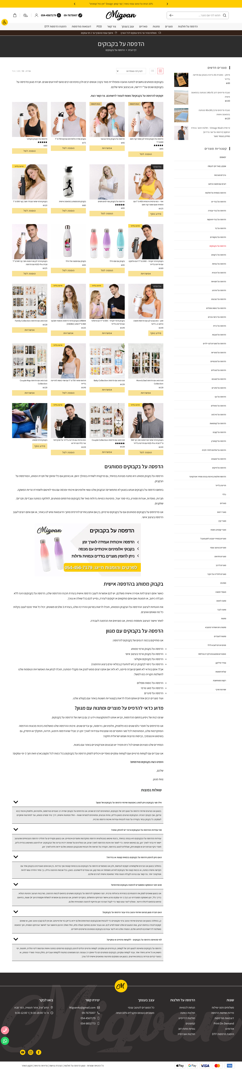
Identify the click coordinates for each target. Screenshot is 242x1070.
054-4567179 (48, 15)
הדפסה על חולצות (188, 26)
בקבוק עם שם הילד (117, 261)
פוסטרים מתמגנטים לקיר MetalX (212, 654)
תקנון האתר (27, 1065)
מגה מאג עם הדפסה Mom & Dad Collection (149, 382)
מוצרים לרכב (221, 565)
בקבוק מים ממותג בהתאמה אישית (72, 201)
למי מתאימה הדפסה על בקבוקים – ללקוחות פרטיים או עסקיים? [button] (134, 939)
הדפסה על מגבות (219, 334)
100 (18, 71)
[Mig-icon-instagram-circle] (30, 1052)
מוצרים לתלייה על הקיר (216, 574)
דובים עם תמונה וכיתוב (217, 184)
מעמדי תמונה (220, 592)
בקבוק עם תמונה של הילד (76, 261)
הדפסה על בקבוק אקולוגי (37, 138)
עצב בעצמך (127, 26)
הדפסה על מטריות (218, 352)
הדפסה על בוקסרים (218, 237)
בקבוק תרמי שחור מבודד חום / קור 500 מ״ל (30, 201)
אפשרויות (107, 148)
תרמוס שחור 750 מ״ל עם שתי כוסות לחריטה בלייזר (68, 382)
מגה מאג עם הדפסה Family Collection (31, 320)
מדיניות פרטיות (41, 1065)
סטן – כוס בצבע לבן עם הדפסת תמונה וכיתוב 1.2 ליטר (148, 322)
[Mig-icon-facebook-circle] (38, 1052)
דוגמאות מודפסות (81, 26)
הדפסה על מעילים (218, 370)
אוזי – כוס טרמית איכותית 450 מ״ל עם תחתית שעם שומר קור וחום (148, 203)
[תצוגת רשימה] (153, 71)
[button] (167, 3)
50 (23, 71)
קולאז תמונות (220, 671)
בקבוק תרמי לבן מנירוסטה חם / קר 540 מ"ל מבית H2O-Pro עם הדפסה (30, 263)
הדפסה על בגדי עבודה (217, 210)
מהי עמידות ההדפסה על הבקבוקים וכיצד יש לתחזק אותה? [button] (136, 829)
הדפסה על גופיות (219, 263)
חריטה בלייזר (220, 485)
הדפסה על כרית (219, 325)
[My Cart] (14, 15)
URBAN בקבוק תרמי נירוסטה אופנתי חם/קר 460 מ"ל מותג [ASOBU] (68, 322)
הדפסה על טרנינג (219, 290)
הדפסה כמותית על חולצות (215, 192)
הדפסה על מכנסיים (218, 361)
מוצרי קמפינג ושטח (218, 529)
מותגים (223, 583)
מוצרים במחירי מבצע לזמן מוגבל (213, 538)
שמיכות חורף (221, 689)
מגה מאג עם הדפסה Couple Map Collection (33, 382)
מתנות (156, 26)
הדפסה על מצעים (219, 379)
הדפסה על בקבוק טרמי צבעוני (113, 138)
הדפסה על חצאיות (218, 281)
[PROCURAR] (170, 15)
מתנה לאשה (221, 600)
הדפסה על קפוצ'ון (218, 441)
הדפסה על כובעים (218, 299)
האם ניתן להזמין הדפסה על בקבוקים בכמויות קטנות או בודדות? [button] (134, 857)
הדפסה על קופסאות (218, 423)
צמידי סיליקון (221, 662)
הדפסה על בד (220, 228)
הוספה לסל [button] (146, 154)
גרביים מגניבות (220, 175)
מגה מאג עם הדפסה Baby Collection (109, 380)
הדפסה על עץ (220, 396)
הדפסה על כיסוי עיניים (217, 317)
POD (99, 26)
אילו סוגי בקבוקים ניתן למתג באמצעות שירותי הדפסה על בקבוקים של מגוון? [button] (129, 802)
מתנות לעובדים (220, 636)
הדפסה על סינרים (219, 387)
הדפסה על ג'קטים (218, 254)
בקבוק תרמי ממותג (39, 440)
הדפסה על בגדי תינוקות (216, 219)
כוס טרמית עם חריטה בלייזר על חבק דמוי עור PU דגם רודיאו (69, 441)
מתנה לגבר (221, 609)
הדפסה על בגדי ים (218, 201)
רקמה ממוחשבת (219, 680)
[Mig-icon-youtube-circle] (22, 1052)
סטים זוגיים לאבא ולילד (216, 645)
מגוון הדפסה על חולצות (74, 1065)
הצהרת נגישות (55, 1065)
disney (223, 157)
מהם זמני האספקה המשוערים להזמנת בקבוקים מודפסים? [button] (136, 884)
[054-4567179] (59, 15)
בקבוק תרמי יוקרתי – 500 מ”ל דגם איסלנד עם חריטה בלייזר (108, 322)
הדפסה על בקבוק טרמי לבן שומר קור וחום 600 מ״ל (146, 140)
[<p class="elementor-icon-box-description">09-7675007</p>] (80, 15)
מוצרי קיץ (222, 521)
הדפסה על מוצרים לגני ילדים (214, 343)
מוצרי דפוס (221, 512)
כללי (224, 494)
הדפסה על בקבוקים (115, 50)
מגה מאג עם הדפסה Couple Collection (108, 440)
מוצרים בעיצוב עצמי (218, 547)
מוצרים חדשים (220, 556)
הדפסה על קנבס (219, 432)
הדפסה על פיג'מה (218, 414)
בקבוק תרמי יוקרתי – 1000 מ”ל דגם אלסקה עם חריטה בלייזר (146, 263)
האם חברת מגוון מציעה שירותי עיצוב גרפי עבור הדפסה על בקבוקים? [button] (132, 912)
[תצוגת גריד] (160, 71)
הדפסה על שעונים (218, 459)
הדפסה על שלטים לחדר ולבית (214, 450)
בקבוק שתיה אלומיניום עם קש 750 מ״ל (70, 138)
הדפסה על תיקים (219, 467)
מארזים (143, 26)
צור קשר (111, 26)
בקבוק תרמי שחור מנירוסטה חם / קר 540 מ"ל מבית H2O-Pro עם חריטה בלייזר (147, 441)
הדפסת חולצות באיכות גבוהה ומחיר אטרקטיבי (207, 476)
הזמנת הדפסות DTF (55, 26)
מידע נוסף (155, 213)
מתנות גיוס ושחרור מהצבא (215, 627)
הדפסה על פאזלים (218, 405)
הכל (13, 71)
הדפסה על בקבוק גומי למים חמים (111, 201)
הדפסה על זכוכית (219, 272)
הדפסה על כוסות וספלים (216, 308)
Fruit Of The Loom (217, 166)
